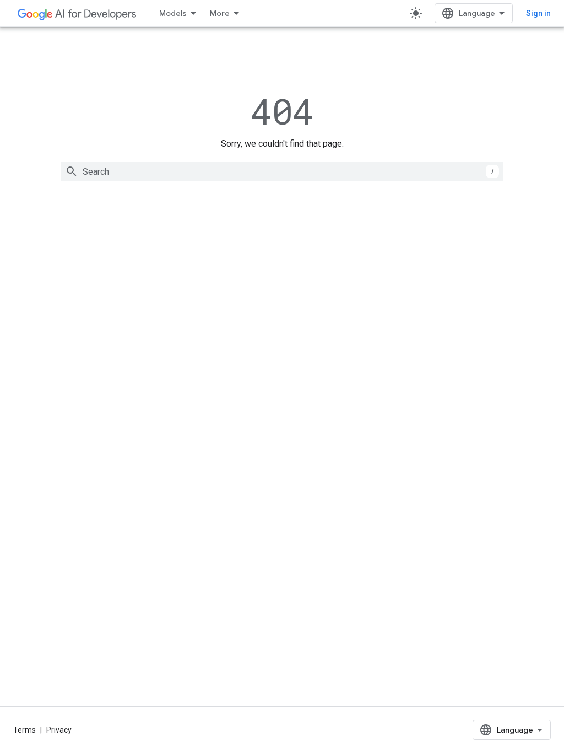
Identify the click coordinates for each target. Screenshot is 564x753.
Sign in (538, 13)
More (220, 13)
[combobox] (282, 171)
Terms (24, 729)
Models (173, 13)
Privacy (59, 729)
